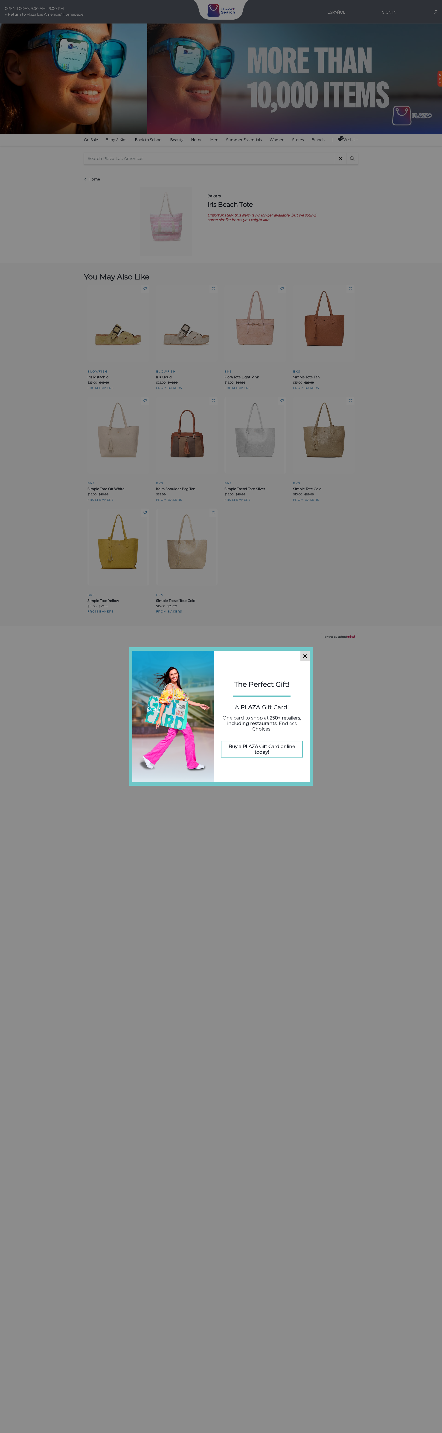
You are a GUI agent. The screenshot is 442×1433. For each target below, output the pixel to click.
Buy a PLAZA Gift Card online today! (262, 749)
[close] (305, 656)
